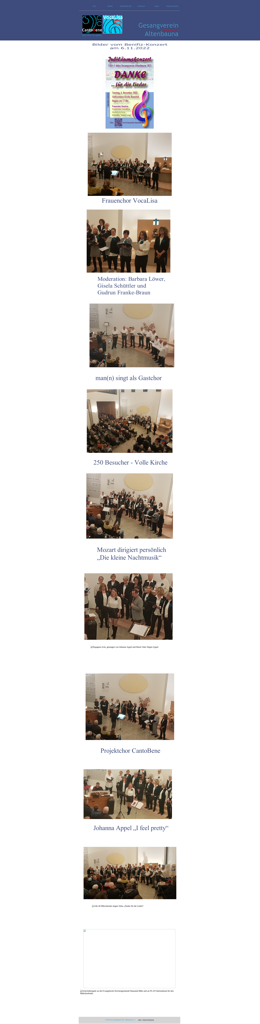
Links (140, 1020)
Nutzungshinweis (148, 1020)
